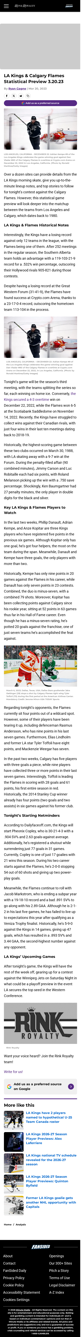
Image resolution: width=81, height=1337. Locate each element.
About (8, 1256)
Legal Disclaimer (62, 1285)
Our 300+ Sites (60, 1263)
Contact (9, 1263)
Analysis (21, 1224)
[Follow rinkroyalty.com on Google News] (71, 1087)
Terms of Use (59, 1278)
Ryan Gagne (17, 88)
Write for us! (13, 1072)
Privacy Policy (14, 1278)
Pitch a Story (59, 1270)
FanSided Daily (14, 1270)
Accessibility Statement (21, 1292)
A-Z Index (56, 1292)
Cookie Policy (13, 1285)
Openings (56, 1256)
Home (8, 1224)
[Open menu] (6, 6)
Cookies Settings (16, 1300)
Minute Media (23, 1310)
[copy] (28, 96)
